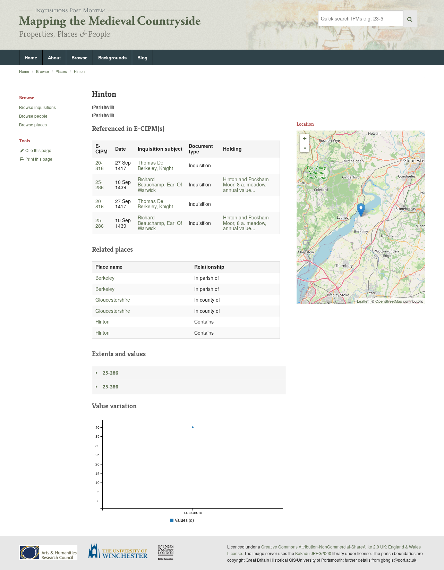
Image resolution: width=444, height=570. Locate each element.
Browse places (33, 124)
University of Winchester (120, 551)
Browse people (33, 116)
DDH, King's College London (166, 552)
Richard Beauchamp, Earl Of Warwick (160, 185)
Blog (142, 57)
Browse (79, 57)
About (54, 57)
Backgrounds (112, 57)
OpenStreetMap (388, 301)
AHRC (48, 552)
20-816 (99, 165)
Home (31, 57)
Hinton (79, 71)
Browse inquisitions (37, 107)
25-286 (99, 184)
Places (61, 71)
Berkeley (104, 277)
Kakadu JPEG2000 (313, 553)
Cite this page (37, 150)
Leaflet (362, 301)
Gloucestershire (112, 299)
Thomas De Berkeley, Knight (155, 165)
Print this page (38, 159)
